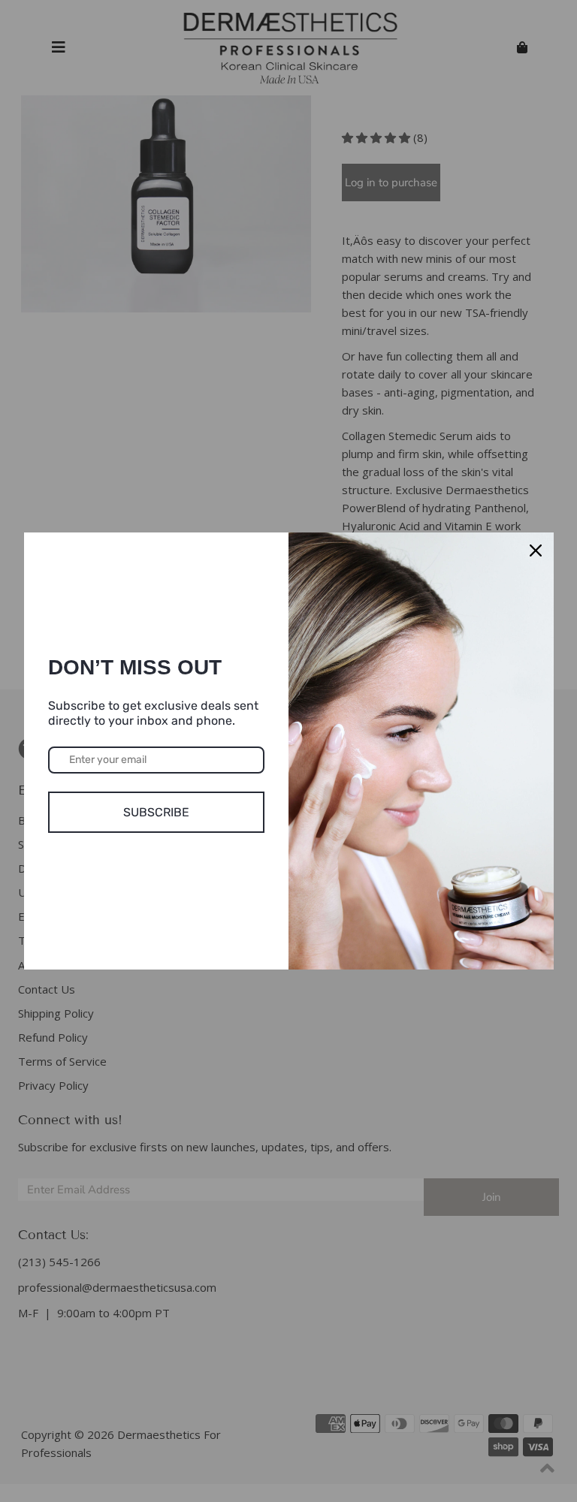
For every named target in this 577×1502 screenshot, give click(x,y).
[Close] (536, 550)
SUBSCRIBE (156, 812)
